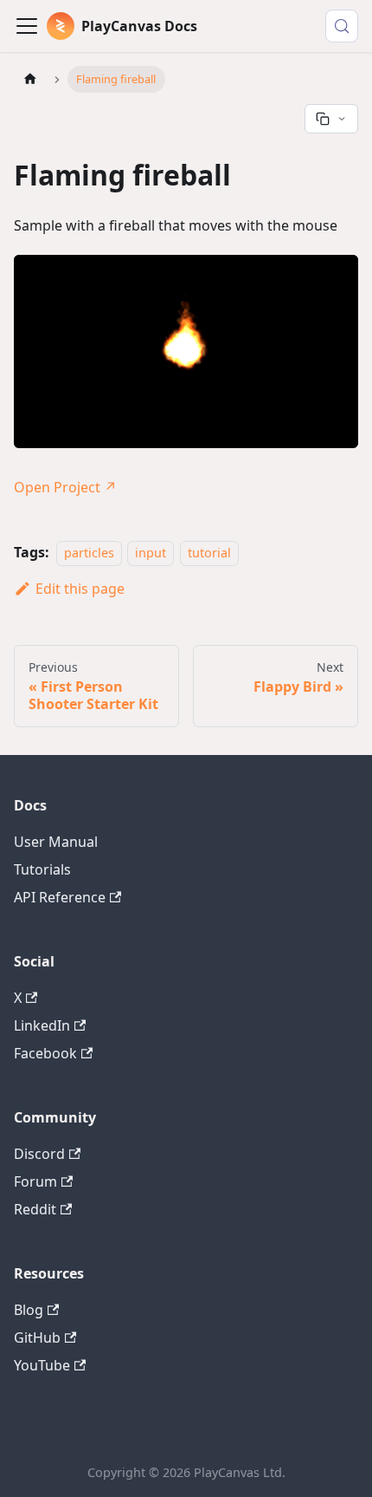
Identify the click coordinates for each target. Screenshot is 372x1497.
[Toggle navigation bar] (27, 26)
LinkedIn (42, 1025)
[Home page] (30, 79)
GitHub (37, 1337)
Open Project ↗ (65, 487)
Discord (39, 1153)
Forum (35, 1181)
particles (89, 552)
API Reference (60, 897)
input (150, 552)
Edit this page (80, 588)
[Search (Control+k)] (341, 26)
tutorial (209, 552)
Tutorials (42, 869)
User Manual (56, 841)
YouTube (42, 1365)
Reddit (35, 1209)
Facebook (45, 1053)
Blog (28, 1309)
